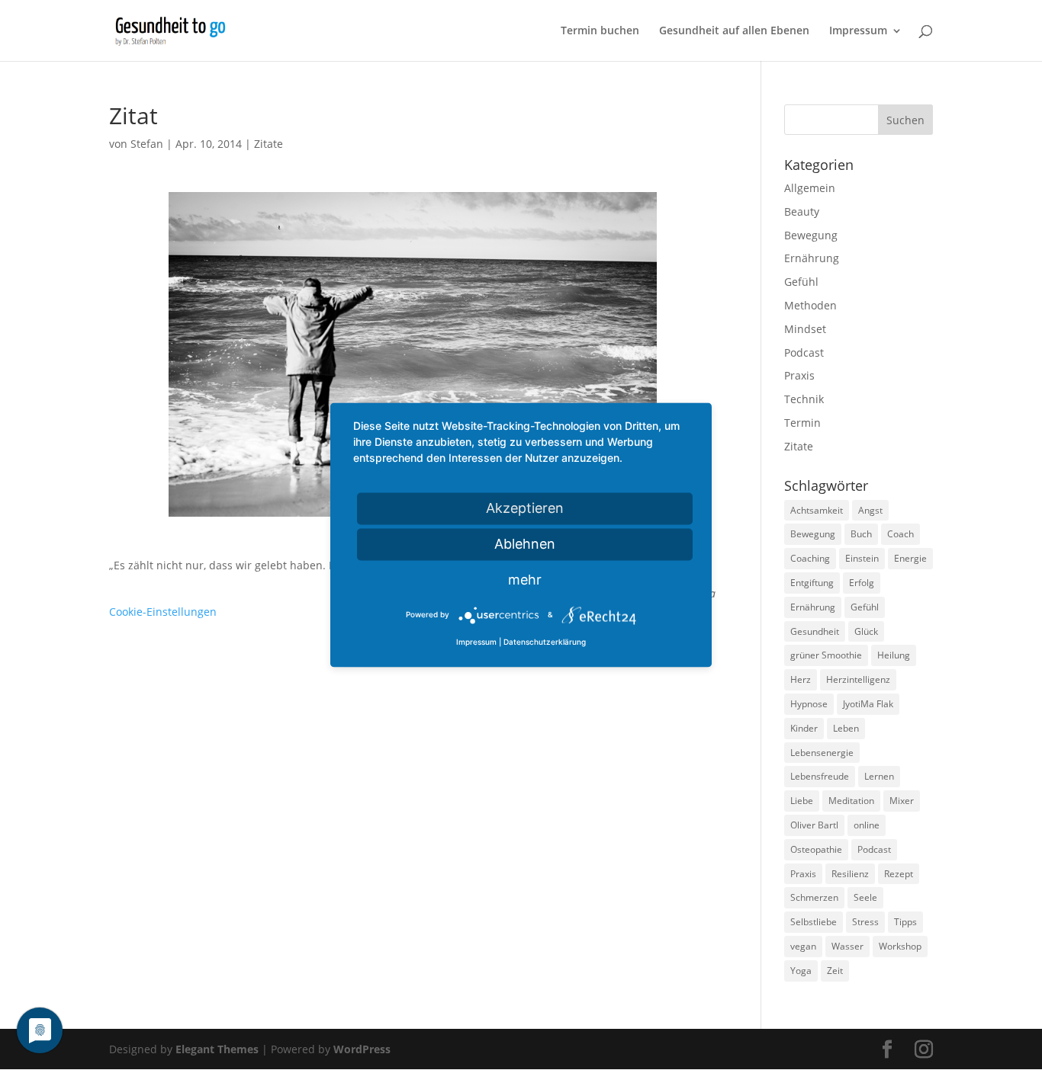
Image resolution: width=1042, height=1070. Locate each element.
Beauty (801, 211)
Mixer (901, 800)
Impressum (858, 31)
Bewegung (811, 235)
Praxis (799, 375)
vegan (803, 946)
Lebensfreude (819, 776)
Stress (865, 921)
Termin (802, 422)
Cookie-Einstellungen (163, 611)
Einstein (862, 558)
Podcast (804, 352)
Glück (866, 631)
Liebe (801, 800)
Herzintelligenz (858, 679)
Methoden (810, 305)
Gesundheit (814, 631)
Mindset (805, 329)
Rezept (898, 873)
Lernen (879, 776)
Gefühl (801, 281)
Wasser (847, 946)
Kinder (804, 728)
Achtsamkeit (816, 510)
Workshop (900, 946)
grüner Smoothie (826, 655)
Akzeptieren (525, 508)
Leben (846, 728)
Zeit (835, 970)
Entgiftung (812, 582)
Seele (865, 897)
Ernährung (811, 258)
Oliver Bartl (814, 825)
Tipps (905, 921)
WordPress (362, 1049)
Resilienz (850, 873)
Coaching (810, 558)
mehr (525, 580)
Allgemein (809, 188)
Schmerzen (814, 897)
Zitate (268, 143)
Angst (870, 510)
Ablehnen (524, 544)
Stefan (146, 143)
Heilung (893, 655)
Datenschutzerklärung (544, 642)
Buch (861, 533)
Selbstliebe (813, 921)
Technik (804, 399)
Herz (800, 679)
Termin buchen (600, 31)
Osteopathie (816, 849)
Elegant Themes (217, 1049)
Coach (900, 533)
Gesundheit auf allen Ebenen (734, 31)
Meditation (851, 800)
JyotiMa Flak (868, 703)
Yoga (801, 970)
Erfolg (861, 582)
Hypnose (809, 703)
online (867, 825)
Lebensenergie (822, 752)
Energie (910, 558)
